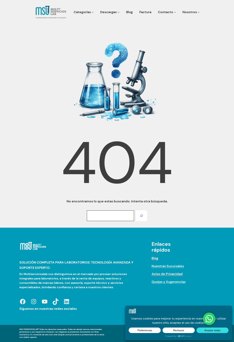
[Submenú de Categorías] (93, 12)
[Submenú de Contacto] (175, 12)
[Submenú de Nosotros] (199, 12)
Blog (155, 258)
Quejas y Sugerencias (169, 282)
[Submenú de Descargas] (119, 12)
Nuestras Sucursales (168, 266)
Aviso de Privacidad (167, 274)
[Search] (141, 215)
